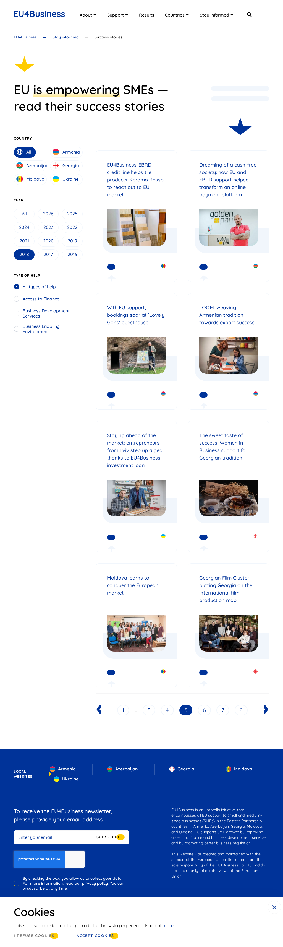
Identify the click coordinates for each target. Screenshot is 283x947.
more (168, 925)
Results (146, 15)
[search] (249, 14)
